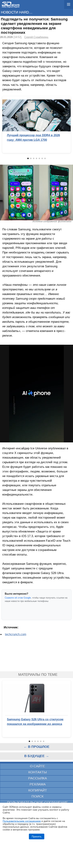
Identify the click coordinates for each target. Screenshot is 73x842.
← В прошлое (36, 747)
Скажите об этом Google (18, 597)
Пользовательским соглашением (22, 821)
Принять (36, 836)
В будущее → (36, 756)
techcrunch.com (15, 634)
